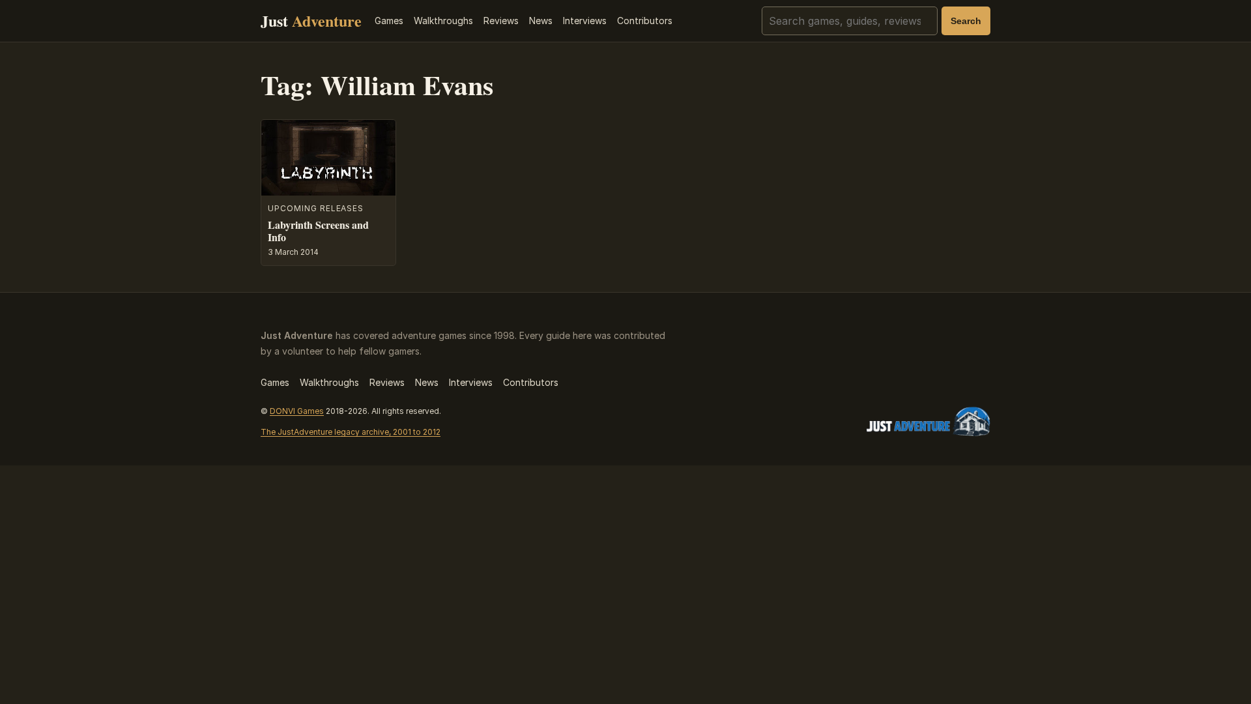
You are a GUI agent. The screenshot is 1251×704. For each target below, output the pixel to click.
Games (389, 20)
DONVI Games (297, 411)
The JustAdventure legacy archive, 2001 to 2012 (350, 432)
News (541, 20)
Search (966, 21)
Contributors (644, 20)
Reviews (501, 20)
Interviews (585, 20)
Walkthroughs (443, 20)
